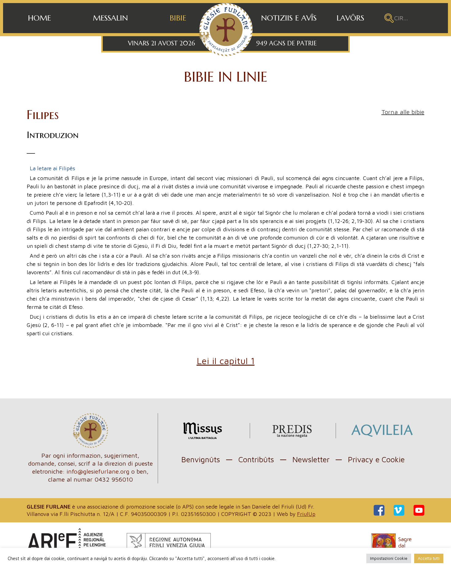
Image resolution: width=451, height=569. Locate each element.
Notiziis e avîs (289, 18)
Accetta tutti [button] (429, 558)
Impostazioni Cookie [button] (388, 558)
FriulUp (306, 514)
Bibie (178, 18)
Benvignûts (200, 459)
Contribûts (256, 459)
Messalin (110, 18)
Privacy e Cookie (376, 459)
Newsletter (311, 459)
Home (39, 18)
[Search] (389, 18)
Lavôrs (350, 18)
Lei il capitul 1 (226, 360)
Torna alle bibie (402, 111)
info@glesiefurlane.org (98, 471)
